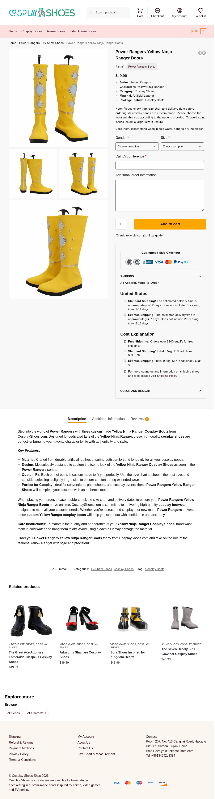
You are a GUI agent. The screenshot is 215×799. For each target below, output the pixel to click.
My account (179, 16)
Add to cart (170, 224)
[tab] (75, 419)
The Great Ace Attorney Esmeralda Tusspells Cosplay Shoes (30, 656)
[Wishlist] (46, 602)
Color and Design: (133, 390)
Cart (140, 16)
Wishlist (201, 16)
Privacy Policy (19, 753)
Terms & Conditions (22, 759)
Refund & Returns (21, 741)
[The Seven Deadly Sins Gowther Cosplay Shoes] (181, 617)
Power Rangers (29, 43)
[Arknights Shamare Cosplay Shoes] (81, 617)
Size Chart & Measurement (95, 753)
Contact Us (84, 747)
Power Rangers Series (141, 66)
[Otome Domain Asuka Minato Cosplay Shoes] (204, 53)
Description (75, 419)
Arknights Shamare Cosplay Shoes (79, 654)
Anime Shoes (167, 643)
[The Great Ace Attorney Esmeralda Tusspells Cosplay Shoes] (31, 617)
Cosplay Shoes (120, 569)
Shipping (127, 276)
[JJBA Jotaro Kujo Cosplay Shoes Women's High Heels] (200, 53)
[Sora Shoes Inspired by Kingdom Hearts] (131, 617)
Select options (30, 675)
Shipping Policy (167, 375)
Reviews (137, 419)
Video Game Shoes (21, 643)
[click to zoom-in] (58, 98)
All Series (13, 712)
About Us (82, 741)
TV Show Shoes (53, 43)
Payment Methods (21, 747)
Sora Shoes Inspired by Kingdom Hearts (126, 654)
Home (12, 43)
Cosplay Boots (151, 569)
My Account (84, 736)
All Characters (36, 712)
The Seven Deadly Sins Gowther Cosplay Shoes (177, 650)
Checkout (157, 16)
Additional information (106, 419)
